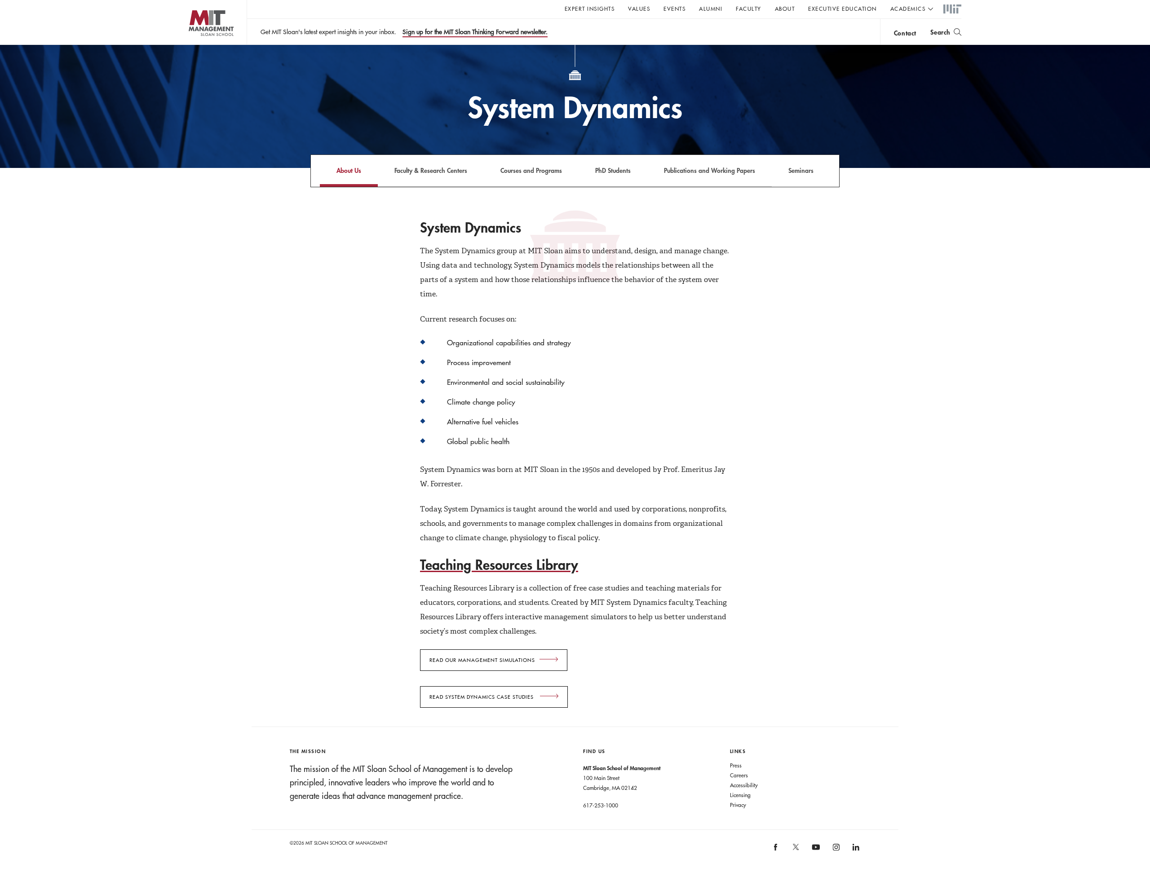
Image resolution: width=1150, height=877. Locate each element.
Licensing (740, 794)
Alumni (710, 8)
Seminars (801, 170)
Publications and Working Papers (709, 170)
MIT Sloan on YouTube (815, 851)
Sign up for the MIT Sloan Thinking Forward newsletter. (475, 32)
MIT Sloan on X (795, 850)
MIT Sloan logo (193, 44)
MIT (952, 9)
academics (908, 8)
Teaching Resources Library (499, 564)
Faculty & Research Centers (430, 170)
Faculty (748, 8)
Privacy (738, 804)
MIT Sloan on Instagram (835, 850)
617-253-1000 (600, 805)
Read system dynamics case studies (482, 697)
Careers (739, 775)
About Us (348, 170)
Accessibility (744, 785)
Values (639, 8)
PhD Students (613, 170)
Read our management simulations (482, 660)
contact (905, 33)
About (785, 8)
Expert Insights (590, 8)
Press (736, 765)
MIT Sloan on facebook (776, 850)
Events (674, 8)
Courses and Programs (531, 170)
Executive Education (842, 8)
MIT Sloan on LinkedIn (855, 850)
